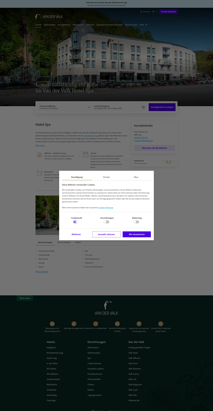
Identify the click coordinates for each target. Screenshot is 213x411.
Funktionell (76, 218)
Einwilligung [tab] (77, 177)
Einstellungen (107, 218)
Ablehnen (76, 234)
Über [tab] (136, 177)
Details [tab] (106, 177)
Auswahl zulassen (106, 234)
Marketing (137, 218)
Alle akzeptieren (137, 234)
